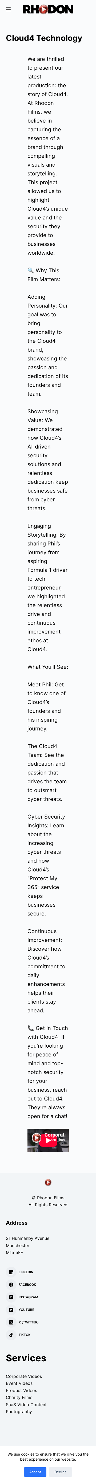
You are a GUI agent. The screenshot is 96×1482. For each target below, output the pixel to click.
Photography (19, 1411)
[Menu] (8, 9)
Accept (35, 1472)
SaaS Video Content (26, 1404)
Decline (60, 1472)
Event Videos (19, 1383)
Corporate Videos (24, 1376)
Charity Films (19, 1397)
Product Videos (21, 1390)
